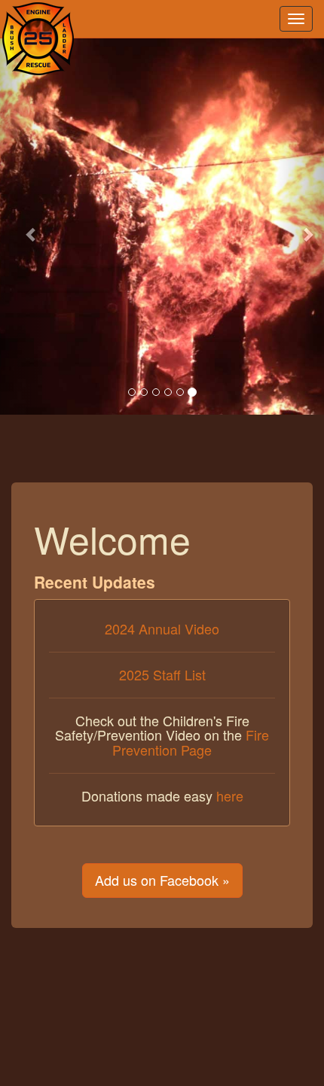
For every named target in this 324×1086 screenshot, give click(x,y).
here (229, 795)
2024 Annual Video (162, 628)
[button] (24, 226)
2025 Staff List (162, 674)
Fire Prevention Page (190, 742)
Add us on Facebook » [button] (162, 880)
